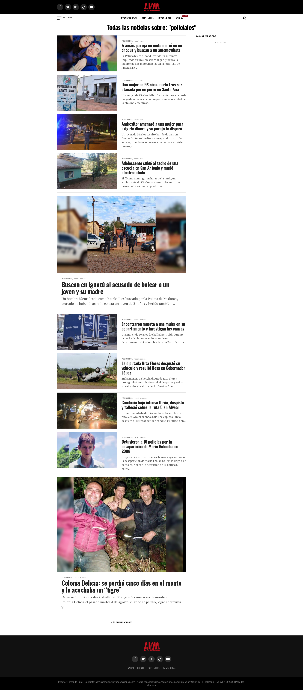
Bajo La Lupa (148, 18)
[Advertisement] (221, 63)
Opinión (180, 17)
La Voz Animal (164, 18)
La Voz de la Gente (128, 18)
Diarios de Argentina (206, 36)
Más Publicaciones (121, 622)
